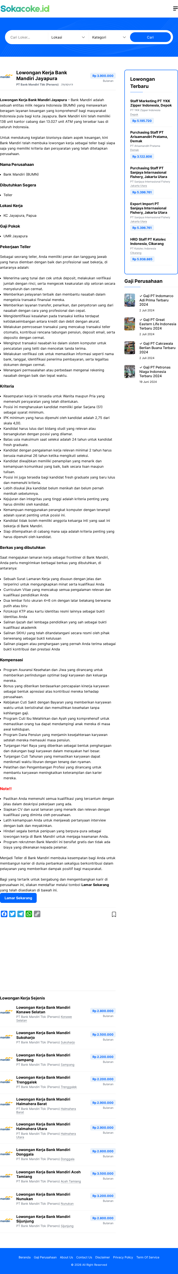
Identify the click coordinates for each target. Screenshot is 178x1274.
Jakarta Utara (138, 185)
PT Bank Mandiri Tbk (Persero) (37, 84)
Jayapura (67, 84)
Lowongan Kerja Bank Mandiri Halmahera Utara (43, 1126)
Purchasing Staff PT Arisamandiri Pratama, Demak (149, 136)
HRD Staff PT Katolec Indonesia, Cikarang (148, 241)
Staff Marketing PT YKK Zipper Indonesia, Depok (151, 103)
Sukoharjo (68, 1042)
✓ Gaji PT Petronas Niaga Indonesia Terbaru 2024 (155, 371)
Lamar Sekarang (18, 898)
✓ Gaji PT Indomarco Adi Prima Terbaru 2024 (156, 300)
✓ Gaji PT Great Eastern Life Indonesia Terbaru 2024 (157, 323)
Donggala (67, 1159)
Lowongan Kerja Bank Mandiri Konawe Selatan (43, 1009)
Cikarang (135, 252)
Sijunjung (67, 1226)
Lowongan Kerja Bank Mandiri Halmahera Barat (43, 1101)
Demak (134, 150)
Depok (134, 114)
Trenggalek (69, 1087)
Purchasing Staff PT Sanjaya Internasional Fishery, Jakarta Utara (148, 172)
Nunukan (67, 1203)
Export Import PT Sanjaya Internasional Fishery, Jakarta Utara (148, 208)
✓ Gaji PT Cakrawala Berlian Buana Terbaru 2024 (157, 347)
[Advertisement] (58, 955)
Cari (150, 37)
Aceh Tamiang (71, 1181)
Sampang (67, 1064)
